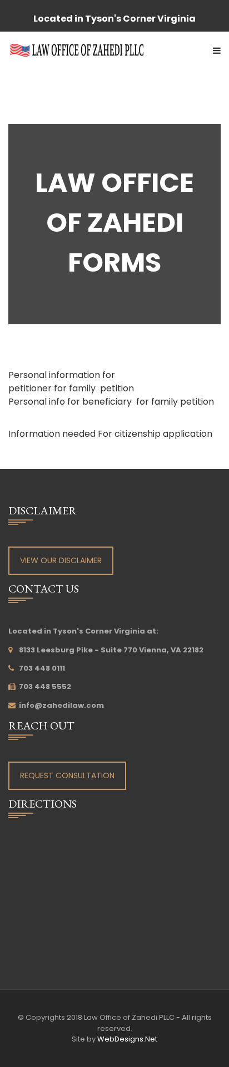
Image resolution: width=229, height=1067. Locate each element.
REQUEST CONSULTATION (67, 775)
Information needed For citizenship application (110, 433)
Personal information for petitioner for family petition (71, 382)
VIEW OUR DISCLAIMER (61, 560)
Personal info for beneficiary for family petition (111, 401)
